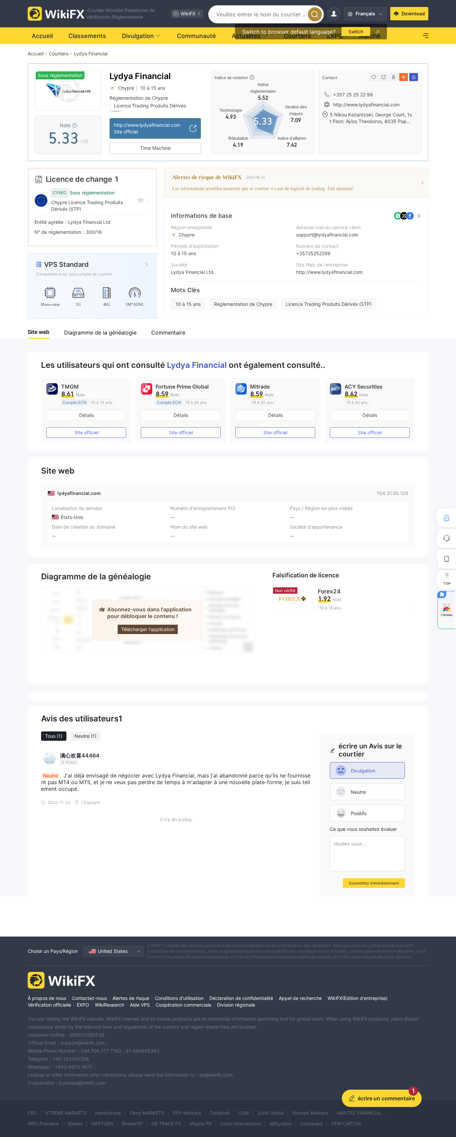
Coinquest (311, 1123)
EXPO (83, 1005)
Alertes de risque (130, 998)
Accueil (35, 53)
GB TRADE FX (166, 1123)
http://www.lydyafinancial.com (329, 272)
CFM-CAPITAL (346, 1123)
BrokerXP (132, 1123)
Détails (86, 415)
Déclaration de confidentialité (241, 998)
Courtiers (58, 53)
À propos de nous (47, 998)
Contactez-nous (89, 998)
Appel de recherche (300, 998)
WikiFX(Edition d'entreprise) (357, 998)
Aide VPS (140, 1005)
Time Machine (155, 148)
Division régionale (236, 1005)
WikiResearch (109, 1005)
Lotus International (240, 1123)
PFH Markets (187, 1113)
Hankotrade (108, 1113)
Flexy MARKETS (147, 1113)
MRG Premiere (43, 1123)
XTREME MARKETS (65, 1113)
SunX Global (270, 1113)
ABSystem (280, 1123)
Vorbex (75, 1123)
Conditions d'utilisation (179, 998)
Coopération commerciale (183, 1005)
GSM (243, 1113)
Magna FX (201, 1123)
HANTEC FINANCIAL (359, 1113)
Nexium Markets (310, 1113)
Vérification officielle (49, 1005)
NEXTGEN (102, 1123)
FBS (32, 1113)
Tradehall (220, 1113)
